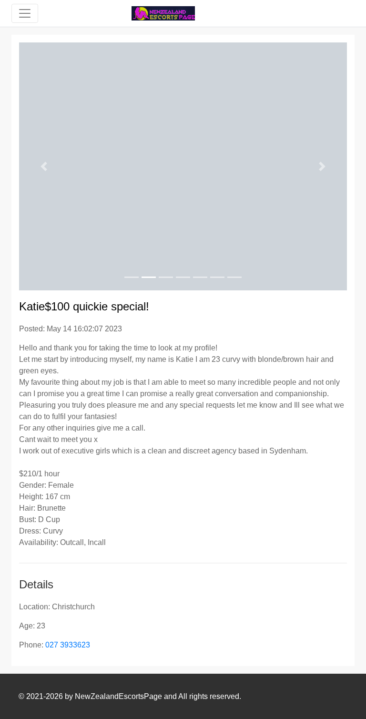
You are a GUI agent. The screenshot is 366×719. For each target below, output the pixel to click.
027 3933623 (67, 645)
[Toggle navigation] (24, 13)
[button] (43, 166)
